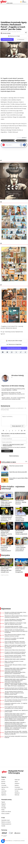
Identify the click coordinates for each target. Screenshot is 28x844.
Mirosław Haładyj (6, 33)
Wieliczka (17, 794)
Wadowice (17, 793)
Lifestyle (3, 806)
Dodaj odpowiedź (16, 426)
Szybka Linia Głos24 (6, 811)
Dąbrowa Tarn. (5, 787)
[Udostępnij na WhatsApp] (12, 352)
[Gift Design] (4, 835)
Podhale (17, 785)
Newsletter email (5, 820)
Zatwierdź (7, 451)
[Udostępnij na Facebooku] (3, 352)
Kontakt (3, 826)
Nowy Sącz (17, 779)
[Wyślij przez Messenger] (7, 352)
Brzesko (3, 783)
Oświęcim (17, 783)
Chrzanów (3, 785)
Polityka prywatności (6, 824)
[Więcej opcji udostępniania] (25, 352)
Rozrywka (5, 555)
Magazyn (3, 804)
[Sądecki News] (11, 833)
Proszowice (17, 787)
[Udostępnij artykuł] (25, 32)
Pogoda (3, 802)
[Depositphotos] (17, 833)
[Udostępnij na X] (16, 352)
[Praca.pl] (4, 833)
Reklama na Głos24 (6, 822)
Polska (2, 809)
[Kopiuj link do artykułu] (21, 352)
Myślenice (3, 794)
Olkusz (16, 781)
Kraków (3, 779)
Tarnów (16, 791)
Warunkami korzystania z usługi (16, 444)
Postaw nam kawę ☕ (7, 39)
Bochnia (3, 781)
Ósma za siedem (5, 813)
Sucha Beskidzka (19, 789)
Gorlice (3, 789)
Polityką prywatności (7, 445)
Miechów (3, 793)
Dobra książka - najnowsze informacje (13, 487)
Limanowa (3, 791)
